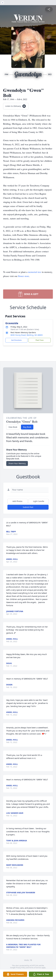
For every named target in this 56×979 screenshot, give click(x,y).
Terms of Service (35, 968)
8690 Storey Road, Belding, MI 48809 (27, 335)
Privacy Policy (21, 968)
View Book (12, 427)
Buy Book (27, 427)
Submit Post (28, 507)
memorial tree (34, 271)
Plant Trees (40, 340)
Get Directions (16, 340)
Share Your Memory (17, 463)
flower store (23, 276)
